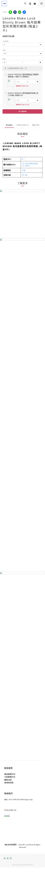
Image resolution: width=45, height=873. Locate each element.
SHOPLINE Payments (26, 865)
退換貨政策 (9, 782)
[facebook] (15, 12)
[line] (10, 12)
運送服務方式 (9, 774)
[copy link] (24, 12)
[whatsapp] (19, 12)
